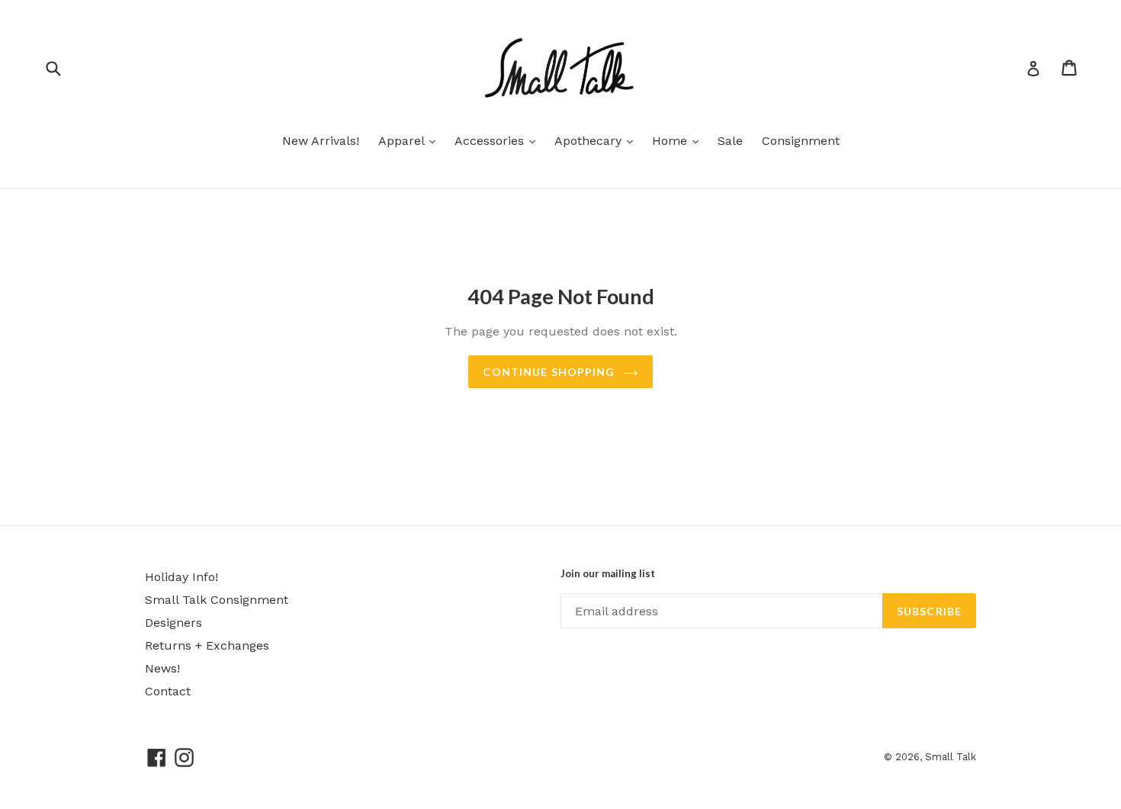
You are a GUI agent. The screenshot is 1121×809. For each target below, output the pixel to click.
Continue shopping (549, 371)
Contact (168, 691)
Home (679, 140)
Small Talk (950, 756)
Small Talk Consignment (216, 599)
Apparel (410, 140)
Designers (173, 622)
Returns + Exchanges (207, 645)
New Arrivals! (320, 140)
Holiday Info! (181, 577)
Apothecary (597, 140)
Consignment (801, 140)
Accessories (499, 140)
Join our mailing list (607, 573)
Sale (730, 140)
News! (162, 668)
